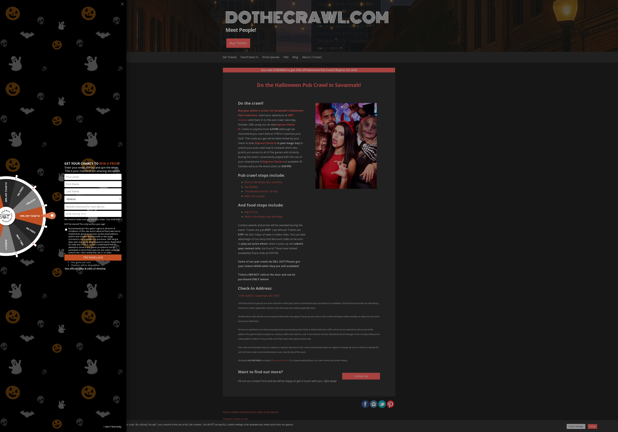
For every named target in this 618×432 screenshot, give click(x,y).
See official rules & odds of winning (85, 268)
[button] (122, 5)
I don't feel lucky (113, 426)
